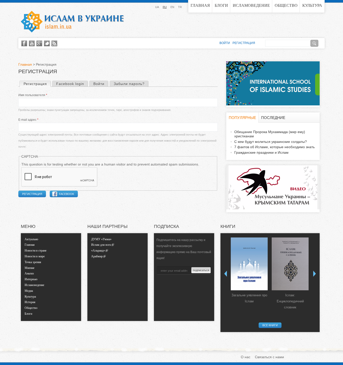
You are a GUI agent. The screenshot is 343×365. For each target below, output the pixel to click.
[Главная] (72, 21)
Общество (286, 5)
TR (180, 7)
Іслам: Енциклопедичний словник (290, 301)
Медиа (29, 291)
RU (165, 7)
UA (157, 7)
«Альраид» (98, 250)
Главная (200, 5)
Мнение (29, 268)
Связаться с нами (269, 357)
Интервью (31, 279)
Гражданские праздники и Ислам (261, 152)
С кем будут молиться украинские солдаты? (270, 142)
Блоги (221, 5)
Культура (312, 5)
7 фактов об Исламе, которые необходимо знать (274, 147)
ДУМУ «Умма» (101, 239)
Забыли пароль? (129, 84)
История (30, 302)
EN (172, 7)
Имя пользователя (32, 95)
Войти (98, 84)
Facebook (66, 193)
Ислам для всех (101, 245)
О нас (245, 357)
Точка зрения (33, 262)
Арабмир (97, 256)
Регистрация (37, 84)
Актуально (31, 239)
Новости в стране (35, 250)
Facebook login (70, 84)
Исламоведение (251, 5)
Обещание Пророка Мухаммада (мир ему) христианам (269, 134)
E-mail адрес (28, 119)
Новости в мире (35, 256)
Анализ (29, 273)
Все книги (270, 325)
